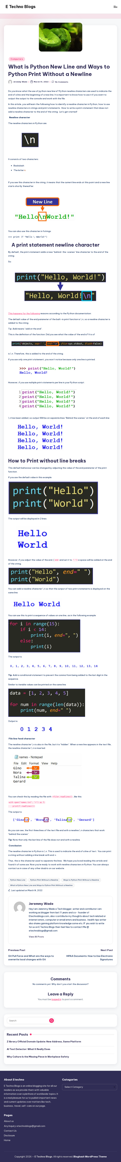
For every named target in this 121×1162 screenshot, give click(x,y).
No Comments (61, 82)
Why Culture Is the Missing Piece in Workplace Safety (38, 1056)
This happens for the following (24, 313)
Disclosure (9, 1135)
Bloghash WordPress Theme (90, 1156)
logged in (56, 999)
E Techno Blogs (21, 6)
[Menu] (115, 7)
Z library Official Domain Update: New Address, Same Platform (44, 1041)
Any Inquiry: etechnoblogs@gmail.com (24, 1126)
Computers (17, 59)
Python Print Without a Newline (44, 880)
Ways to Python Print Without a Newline (81, 880)
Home (7, 1140)
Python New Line (17, 880)
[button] (36, 936)
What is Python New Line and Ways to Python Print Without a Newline (41, 885)
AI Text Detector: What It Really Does (28, 1049)
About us (9, 1121)
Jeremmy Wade (41, 904)
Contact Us (10, 1130)
